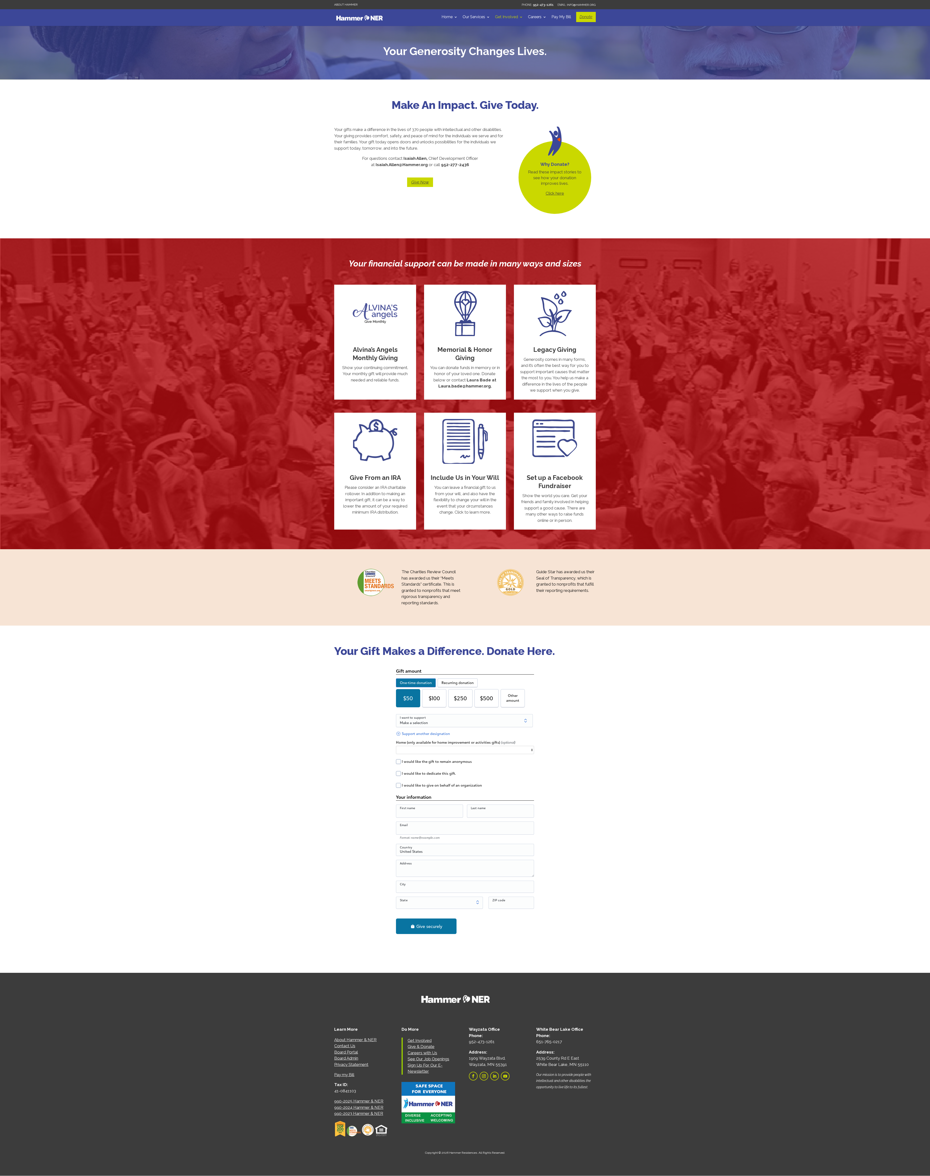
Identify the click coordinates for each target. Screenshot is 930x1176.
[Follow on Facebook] (473, 1076)
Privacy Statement (351, 1064)
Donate (586, 17)
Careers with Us (422, 1052)
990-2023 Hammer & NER (358, 1113)
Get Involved (506, 17)
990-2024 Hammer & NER (358, 1107)
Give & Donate (421, 1046)
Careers (535, 17)
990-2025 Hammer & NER (358, 1101)
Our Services (474, 17)
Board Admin (346, 1058)
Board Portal (346, 1052)
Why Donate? (554, 164)
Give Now (420, 182)
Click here (555, 193)
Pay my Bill (344, 1074)
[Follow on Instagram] (484, 1076)
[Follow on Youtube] (505, 1076)
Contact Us (344, 1045)
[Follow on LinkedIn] (494, 1076)
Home (447, 17)
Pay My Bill (561, 17)
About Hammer (346, 4)
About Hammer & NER (355, 1039)
